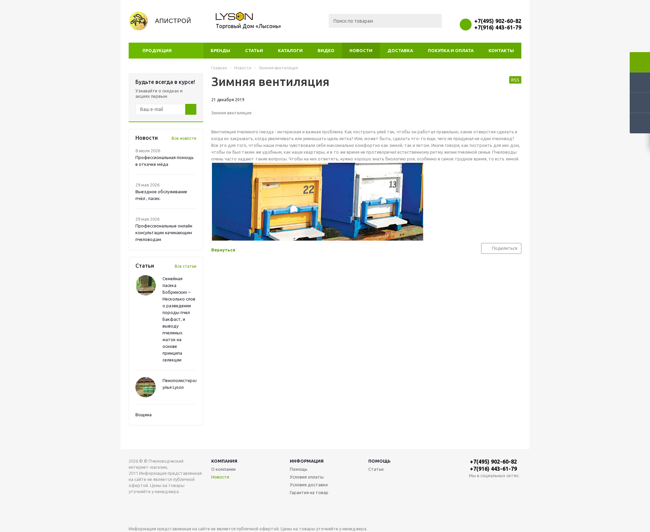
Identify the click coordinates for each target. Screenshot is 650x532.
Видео (326, 50)
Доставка (400, 50)
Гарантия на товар (309, 492)
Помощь (379, 461)
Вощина (143, 414)
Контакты (501, 50)
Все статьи (185, 266)
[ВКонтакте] (474, 487)
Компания (224, 461)
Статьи (254, 50)
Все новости (184, 138)
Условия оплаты (307, 476)
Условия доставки (309, 484)
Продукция (157, 50)
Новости (360, 50)
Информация (307, 461)
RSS (515, 79)
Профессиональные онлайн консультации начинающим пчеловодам (163, 232)
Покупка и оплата (451, 50)
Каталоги (290, 50)
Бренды (220, 50)
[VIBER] (502, 487)
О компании (223, 469)
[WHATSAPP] (488, 487)
